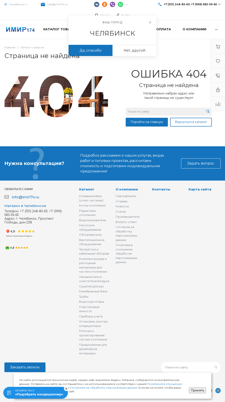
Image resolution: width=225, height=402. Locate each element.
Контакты (161, 189)
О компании (127, 189)
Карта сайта (200, 189)
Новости (122, 206)
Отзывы (121, 201)
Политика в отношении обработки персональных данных (126, 253)
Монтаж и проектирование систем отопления (93, 335)
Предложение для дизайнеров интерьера (93, 349)
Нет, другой (134, 50)
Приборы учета (91, 316)
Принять (197, 390)
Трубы (83, 296)
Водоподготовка (91, 301)
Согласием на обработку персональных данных (103, 387)
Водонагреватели (92, 220)
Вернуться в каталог (191, 122)
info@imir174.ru (57, 4)
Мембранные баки (93, 291)
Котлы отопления (92, 205)
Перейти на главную (147, 122)
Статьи (121, 211)
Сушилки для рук (91, 286)
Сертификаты (126, 196)
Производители (128, 216)
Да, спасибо (91, 50)
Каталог (86, 189)
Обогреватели (90, 234)
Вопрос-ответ (126, 222)
